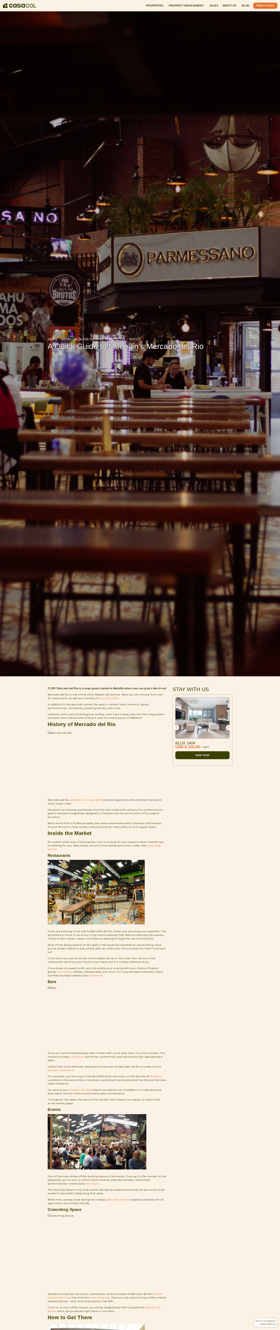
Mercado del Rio (118, 1199)
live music (92, 1183)
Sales (213, 5)
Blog (245, 5)
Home (53, 339)
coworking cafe (100, 1297)
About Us (229, 5)
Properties (154, 5)
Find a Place (265, 5)
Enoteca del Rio (79, 1090)
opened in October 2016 (86, 800)
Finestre (155, 1076)
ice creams (64, 972)
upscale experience (61, 1070)
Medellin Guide (75, 339)
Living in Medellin (109, 339)
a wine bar (76, 1057)
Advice (135, 339)
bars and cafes (109, 698)
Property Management (186, 5)
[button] (176, 727)
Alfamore (96, 975)
